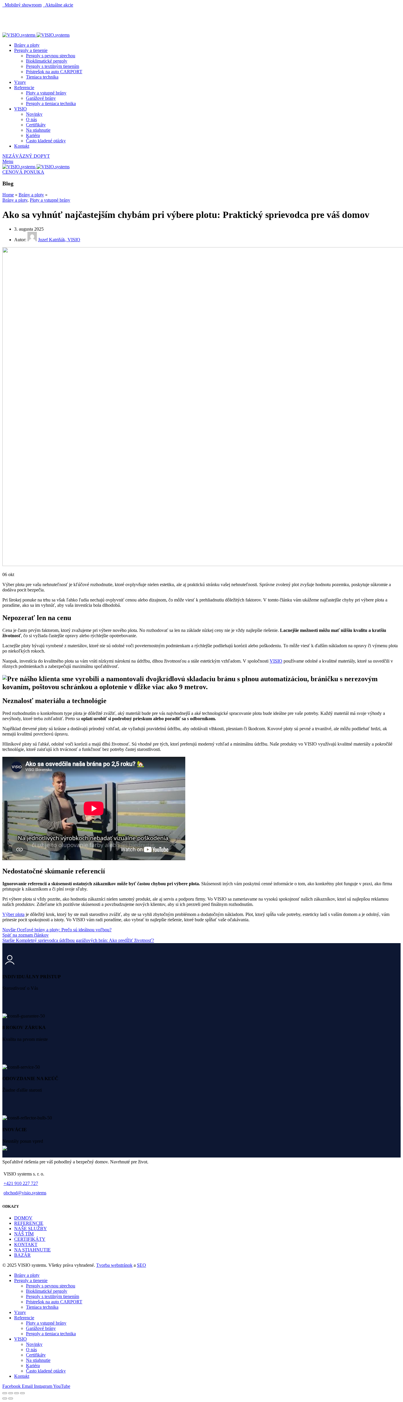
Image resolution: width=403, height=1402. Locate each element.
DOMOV (23, 1217)
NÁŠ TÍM (24, 1233)
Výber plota (13, 914)
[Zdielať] (10, 1393)
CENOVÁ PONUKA (23, 172)
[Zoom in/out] (22, 1393)
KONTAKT (25, 1244)
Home (8, 194)
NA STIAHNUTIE (32, 1249)
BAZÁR (22, 1255)
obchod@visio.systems (25, 1192)
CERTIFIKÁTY (29, 1239)
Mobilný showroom (22, 4)
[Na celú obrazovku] (16, 1393)
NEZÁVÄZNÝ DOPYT (26, 156)
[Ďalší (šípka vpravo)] (10, 1398)
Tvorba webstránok (114, 1265)
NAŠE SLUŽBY (30, 1228)
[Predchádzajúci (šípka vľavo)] (4, 1398)
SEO (141, 1265)
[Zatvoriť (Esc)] (4, 1393)
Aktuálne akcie (58, 4)
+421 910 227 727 (21, 1183)
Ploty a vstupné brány (50, 200)
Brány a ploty (31, 194)
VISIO (276, 660)
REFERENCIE (28, 1223)
